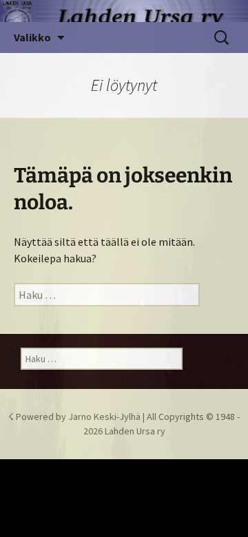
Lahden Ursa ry (135, 431)
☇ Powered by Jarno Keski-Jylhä (75, 416)
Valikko (32, 37)
